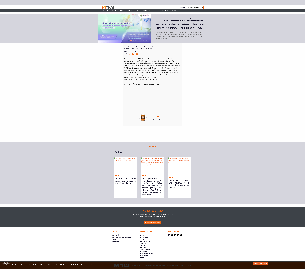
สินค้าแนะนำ (183, 7)
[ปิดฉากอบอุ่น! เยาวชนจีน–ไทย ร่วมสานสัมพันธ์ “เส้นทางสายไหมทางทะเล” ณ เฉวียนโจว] (179, 166)
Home (125, 47)
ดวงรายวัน (143, 243)
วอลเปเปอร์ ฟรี (144, 256)
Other (157, 16)
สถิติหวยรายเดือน (145, 241)
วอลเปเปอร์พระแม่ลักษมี (146, 254)
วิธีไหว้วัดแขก (143, 252)
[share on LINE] (137, 54)
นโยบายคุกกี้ (115, 235)
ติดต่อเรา (114, 239)
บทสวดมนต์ (165, 11)
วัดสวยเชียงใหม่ (144, 237)
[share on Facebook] (129, 54)
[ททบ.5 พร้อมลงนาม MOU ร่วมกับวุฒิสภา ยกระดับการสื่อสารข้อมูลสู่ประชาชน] (125, 165)
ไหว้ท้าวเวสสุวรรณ (145, 250)
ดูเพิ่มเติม (188, 153)
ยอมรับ (256, 264)
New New (157, 119)
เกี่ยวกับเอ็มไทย (116, 241)
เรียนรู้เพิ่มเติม (263, 264)
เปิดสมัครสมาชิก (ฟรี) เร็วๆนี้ (152, 223)
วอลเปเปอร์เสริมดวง (146, 11)
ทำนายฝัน (113, 11)
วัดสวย (156, 11)
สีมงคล (142, 258)
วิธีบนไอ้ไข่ (143, 247)
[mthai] (108, 7)
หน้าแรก (105, 11)
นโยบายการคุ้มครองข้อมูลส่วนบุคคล (122, 237)
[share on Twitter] (133, 54)
